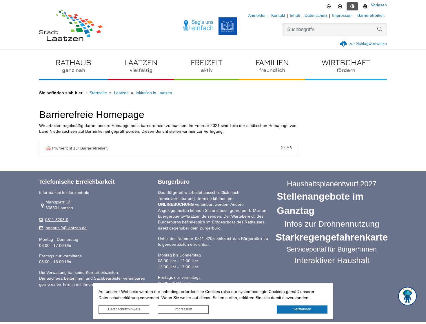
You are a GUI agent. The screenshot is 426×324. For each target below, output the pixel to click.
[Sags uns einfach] (198, 25)
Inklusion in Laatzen (154, 93)
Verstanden (302, 309)
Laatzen (121, 93)
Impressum (183, 309)
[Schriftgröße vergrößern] (340, 6)
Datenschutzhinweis (124, 309)
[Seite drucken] (365, 6)
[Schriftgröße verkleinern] (328, 6)
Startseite (98, 93)
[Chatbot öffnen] (407, 296)
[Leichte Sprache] (228, 26)
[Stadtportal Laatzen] (71, 26)
